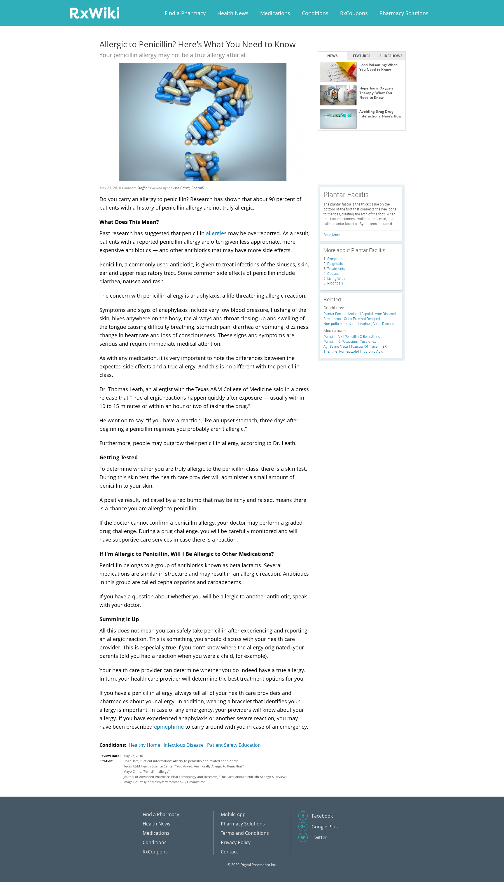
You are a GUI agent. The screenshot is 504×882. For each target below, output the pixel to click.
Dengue (373, 318)
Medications (275, 13)
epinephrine (169, 726)
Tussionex (368, 341)
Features (361, 55)
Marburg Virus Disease (376, 323)
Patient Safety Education (234, 745)
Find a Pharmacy (185, 13)
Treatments (336, 268)
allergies (216, 233)
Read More (331, 234)
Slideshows (390, 55)
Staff (141, 187)
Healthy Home (144, 745)
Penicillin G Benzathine (362, 336)
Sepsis (366, 313)
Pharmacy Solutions (403, 13)
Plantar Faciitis (334, 313)
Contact (229, 851)
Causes (333, 273)
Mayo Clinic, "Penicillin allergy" (146, 771)
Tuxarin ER (378, 346)
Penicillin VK (333, 336)
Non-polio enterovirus (340, 323)
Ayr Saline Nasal (336, 346)
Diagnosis (335, 263)
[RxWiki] (94, 12)
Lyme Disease (384, 313)
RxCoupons (354, 13)
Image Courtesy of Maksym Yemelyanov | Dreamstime (164, 782)
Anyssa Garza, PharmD (186, 187)
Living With (336, 278)
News (332, 55)
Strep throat (332, 318)
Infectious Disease (184, 745)
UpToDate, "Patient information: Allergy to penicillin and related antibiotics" (180, 761)
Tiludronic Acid (371, 351)
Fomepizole (348, 351)
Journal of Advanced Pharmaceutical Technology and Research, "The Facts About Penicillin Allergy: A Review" (205, 776)
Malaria (353, 313)
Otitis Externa (354, 318)
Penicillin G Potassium (340, 341)
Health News (233, 13)
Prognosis (335, 283)
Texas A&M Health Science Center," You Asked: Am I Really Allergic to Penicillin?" (183, 766)
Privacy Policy (236, 842)
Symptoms (335, 258)
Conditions (315, 13)
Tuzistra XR (359, 346)
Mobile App (233, 814)
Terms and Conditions (245, 833)
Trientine (330, 351)
